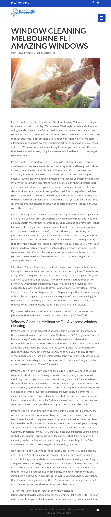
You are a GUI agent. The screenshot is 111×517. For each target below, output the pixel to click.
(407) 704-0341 (20, 2)
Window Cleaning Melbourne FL (40, 52)
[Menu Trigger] (102, 18)
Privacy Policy (64, 512)
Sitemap (50, 512)
